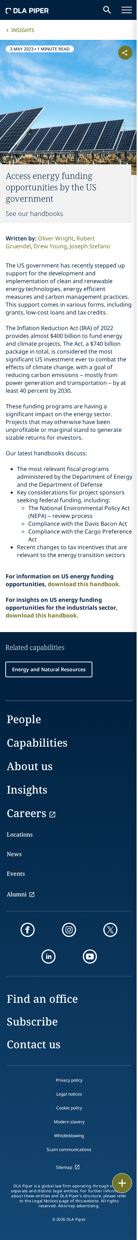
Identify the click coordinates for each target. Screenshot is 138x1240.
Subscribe (32, 1021)
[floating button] (122, 1183)
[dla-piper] (27, 10)
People (24, 719)
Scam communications (69, 1149)
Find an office (42, 998)
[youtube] (90, 956)
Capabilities (37, 742)
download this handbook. (84, 584)
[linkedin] (48, 956)
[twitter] (110, 930)
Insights (22, 30)
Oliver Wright (56, 238)
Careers (26, 813)
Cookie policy (69, 1108)
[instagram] (69, 930)
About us (30, 766)
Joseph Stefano (90, 246)
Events (16, 874)
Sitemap (64, 1167)
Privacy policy (69, 1080)
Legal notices (69, 1094)
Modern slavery (69, 1122)
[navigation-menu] (126, 10)
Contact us (34, 1044)
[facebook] (28, 930)
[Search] (107, 10)
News (14, 854)
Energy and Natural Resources (49, 669)
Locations (20, 834)
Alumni (17, 894)
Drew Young (50, 246)
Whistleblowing (69, 1136)
